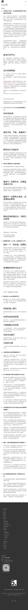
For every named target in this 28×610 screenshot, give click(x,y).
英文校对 (5, 528)
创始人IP (5, 539)
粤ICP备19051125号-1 (17, 595)
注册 (15, 601)
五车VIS (4, 515)
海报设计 (5, 546)
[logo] (14, 583)
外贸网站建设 (5, 523)
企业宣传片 (6, 535)
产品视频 (5, 537)
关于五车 (4, 510)
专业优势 (4, 512)
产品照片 (5, 548)
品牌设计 (5, 543)
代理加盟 (4, 518)
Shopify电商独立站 (6, 524)
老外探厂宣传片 (7, 534)
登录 (13, 601)
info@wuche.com (7, 559)
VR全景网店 (5, 526)
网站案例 (5, 529)
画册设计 (5, 545)
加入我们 (4, 517)
